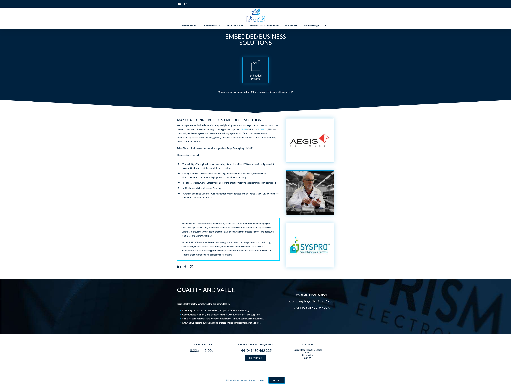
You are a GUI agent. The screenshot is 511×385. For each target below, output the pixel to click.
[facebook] (185, 266)
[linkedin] (179, 266)
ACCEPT (277, 380)
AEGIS (244, 129)
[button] (326, 26)
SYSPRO (262, 129)
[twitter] (191, 266)
